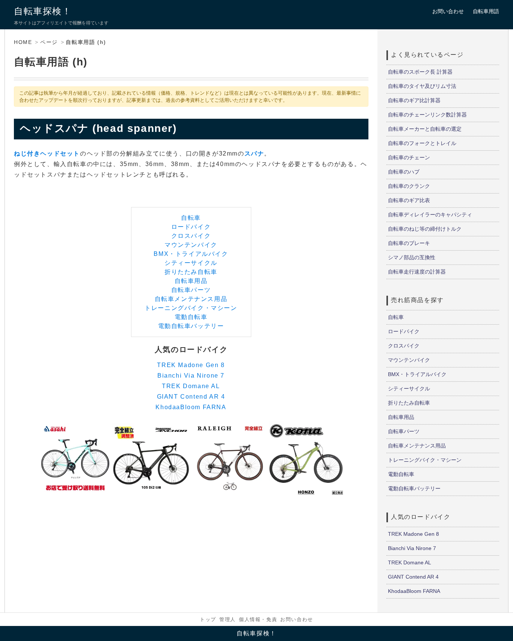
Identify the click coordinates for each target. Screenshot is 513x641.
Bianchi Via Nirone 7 (191, 375)
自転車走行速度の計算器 (417, 272)
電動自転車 (191, 317)
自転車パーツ (191, 290)
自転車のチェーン (409, 157)
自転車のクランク (409, 186)
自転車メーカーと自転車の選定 (425, 129)
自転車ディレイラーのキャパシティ (430, 215)
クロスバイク (191, 236)
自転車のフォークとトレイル (422, 143)
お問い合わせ (448, 11)
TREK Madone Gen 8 (191, 365)
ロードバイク (191, 227)
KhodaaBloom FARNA (190, 407)
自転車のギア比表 (409, 200)
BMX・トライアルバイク (191, 254)
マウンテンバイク (190, 245)
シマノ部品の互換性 (411, 257)
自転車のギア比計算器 (414, 100)
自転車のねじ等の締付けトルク (425, 229)
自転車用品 (191, 281)
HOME (23, 42)
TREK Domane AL (191, 386)
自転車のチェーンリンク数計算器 (427, 115)
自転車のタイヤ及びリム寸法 (422, 86)
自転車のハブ (403, 172)
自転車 (191, 218)
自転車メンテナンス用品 (191, 299)
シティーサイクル (190, 263)
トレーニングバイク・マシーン (191, 308)
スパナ (254, 153)
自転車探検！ (43, 11)
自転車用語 (486, 11)
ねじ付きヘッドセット (47, 153)
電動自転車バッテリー (191, 326)
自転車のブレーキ (409, 243)
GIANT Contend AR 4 (191, 396)
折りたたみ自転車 (190, 272)
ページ (49, 42)
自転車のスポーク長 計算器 (420, 72)
